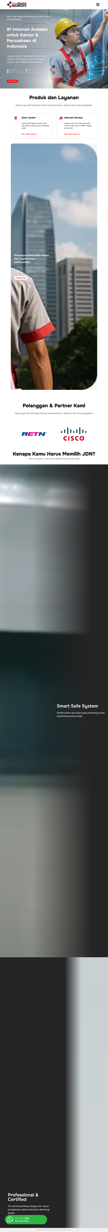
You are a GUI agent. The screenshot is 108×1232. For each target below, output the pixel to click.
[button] (97, 4)
